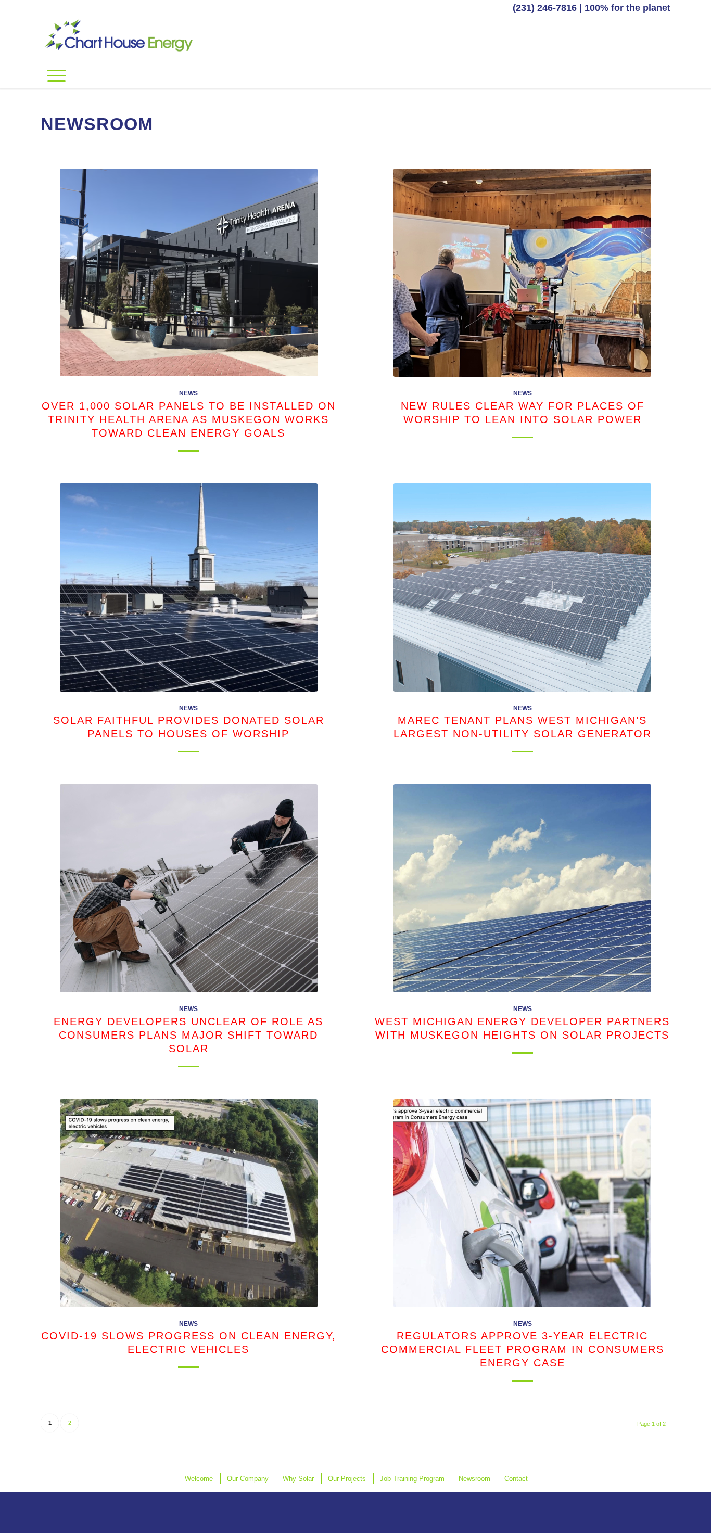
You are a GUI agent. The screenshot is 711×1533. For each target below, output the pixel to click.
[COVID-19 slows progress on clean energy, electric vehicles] (189, 1203)
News (188, 393)
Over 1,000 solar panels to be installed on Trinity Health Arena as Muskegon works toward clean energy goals (189, 419)
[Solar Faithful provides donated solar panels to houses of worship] (189, 587)
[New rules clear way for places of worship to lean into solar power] (522, 273)
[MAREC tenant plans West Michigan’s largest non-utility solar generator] (522, 587)
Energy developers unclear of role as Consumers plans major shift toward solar (188, 1035)
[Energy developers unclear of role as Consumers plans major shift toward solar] (189, 888)
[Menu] (56, 75)
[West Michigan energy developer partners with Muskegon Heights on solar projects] (522, 888)
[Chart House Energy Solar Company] (119, 39)
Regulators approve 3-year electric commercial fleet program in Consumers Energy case (522, 1349)
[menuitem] (56, 75)
